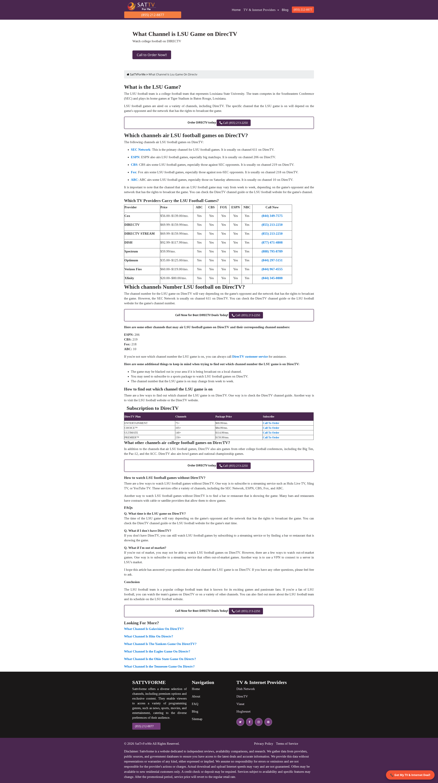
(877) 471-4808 (272, 242)
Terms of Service (287, 743)
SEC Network (140, 149)
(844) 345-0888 (272, 278)
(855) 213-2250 (272, 224)
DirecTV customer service (250, 356)
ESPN (135, 157)
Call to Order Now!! (152, 55)
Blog (285, 10)
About (196, 696)
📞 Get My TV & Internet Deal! (410, 775)
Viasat (240, 704)
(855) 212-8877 (152, 14)
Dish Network (245, 689)
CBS (134, 164)
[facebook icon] (249, 722)
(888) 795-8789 (272, 251)
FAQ (195, 704)
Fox (133, 172)
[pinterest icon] (267, 722)
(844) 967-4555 (272, 269)
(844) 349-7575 (272, 216)
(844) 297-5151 (272, 260)
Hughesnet (243, 711)
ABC (134, 179)
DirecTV (242, 696)
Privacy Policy (263, 743)
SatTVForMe (137, 74)
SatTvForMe (143, 743)
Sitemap (197, 719)
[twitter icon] (240, 722)
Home (237, 10)
